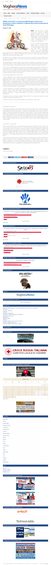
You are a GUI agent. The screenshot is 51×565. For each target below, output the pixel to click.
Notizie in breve (6, 435)
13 (31, 389)
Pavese (4, 439)
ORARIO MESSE (6, 318)
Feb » (7, 398)
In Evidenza (5, 427)
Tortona (4, 449)
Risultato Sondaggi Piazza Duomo (9, 322)
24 (12, 394)
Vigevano (5, 457)
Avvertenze (5, 309)
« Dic (4, 398)
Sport (27, 13)
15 (44, 389)
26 (25, 394)
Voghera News (6, 462)
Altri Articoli (5, 419)
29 (44, 394)
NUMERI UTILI (6, 317)
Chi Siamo (6, 1)
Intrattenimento (20, 13)
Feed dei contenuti (6, 469)
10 (12, 389)
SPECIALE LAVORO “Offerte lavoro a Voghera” (12, 323)
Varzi (4, 455)
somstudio (46, 563)
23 (6, 394)
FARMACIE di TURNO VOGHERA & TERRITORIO (13, 314)
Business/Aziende (35, 13)
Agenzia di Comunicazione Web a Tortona (25, 412)
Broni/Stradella (6, 423)
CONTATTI (11, 1)
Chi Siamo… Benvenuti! (7, 310)
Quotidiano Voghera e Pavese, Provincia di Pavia (12, 321)
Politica (43, 13)
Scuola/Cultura (7, 16)
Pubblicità (5, 319)
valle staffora (5, 451)
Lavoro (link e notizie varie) (8, 315)
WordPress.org (6, 471)
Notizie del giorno (6, 433)
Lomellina (5, 431)
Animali (13, 13)
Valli (4, 453)
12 (25, 389)
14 (38, 389)
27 (31, 394)
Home (5, 13)
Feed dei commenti (6, 470)
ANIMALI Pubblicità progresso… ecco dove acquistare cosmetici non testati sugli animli (20, 308)
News (9, 13)
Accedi (4, 468)
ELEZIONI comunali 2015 (8, 313)
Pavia (4, 441)
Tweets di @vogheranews (25, 302)
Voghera (4, 460)
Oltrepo (4, 437)
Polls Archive (5, 222)
